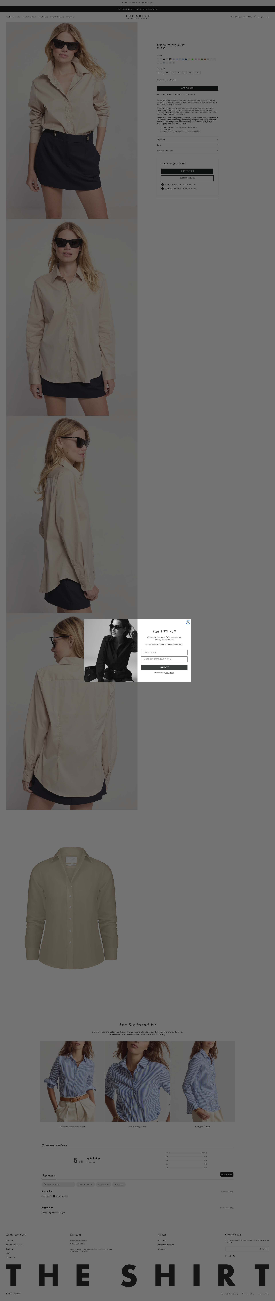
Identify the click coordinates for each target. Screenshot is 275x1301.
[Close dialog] (188, 622)
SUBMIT (164, 667)
